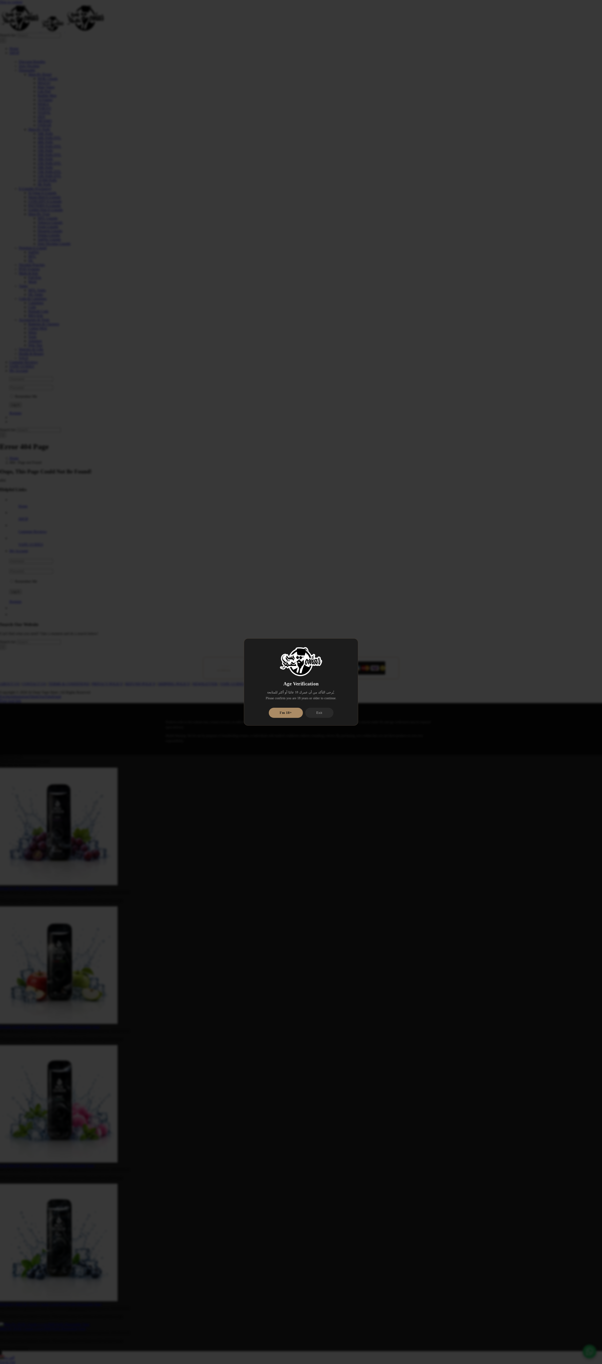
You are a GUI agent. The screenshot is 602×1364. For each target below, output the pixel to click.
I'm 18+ (286, 713)
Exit (319, 713)
